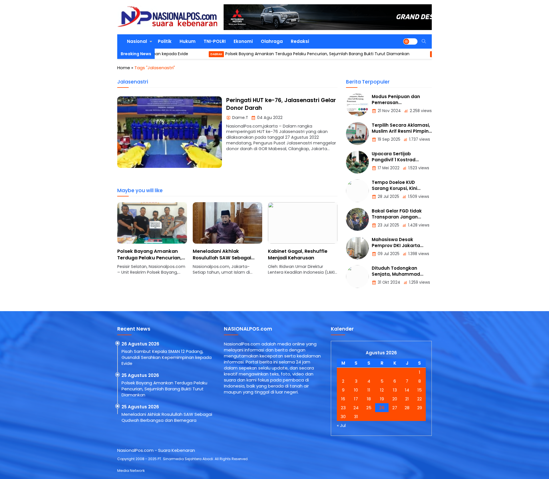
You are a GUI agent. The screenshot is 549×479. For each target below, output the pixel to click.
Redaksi (300, 41)
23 (343, 408)
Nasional (137, 41)
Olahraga (272, 41)
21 (407, 399)
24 (356, 408)
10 (356, 390)
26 (382, 408)
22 (419, 399)
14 (407, 390)
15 (419, 390)
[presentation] (138, 241)
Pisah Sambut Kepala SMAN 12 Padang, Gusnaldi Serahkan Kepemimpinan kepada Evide (167, 357)
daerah (192, 54)
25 (368, 408)
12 (382, 390)
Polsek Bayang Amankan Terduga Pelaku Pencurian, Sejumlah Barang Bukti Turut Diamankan (293, 54)
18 (369, 399)
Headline (414, 54)
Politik (165, 41)
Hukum (188, 41)
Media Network (131, 470)
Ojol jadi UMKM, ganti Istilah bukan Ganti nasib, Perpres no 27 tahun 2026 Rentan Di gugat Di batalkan (301, 261)
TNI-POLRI (215, 41)
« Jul (341, 425)
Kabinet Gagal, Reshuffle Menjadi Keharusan (222, 254)
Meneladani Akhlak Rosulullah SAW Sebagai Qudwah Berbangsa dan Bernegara (147, 261)
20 (394, 399)
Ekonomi (243, 41)
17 (356, 399)
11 (368, 390)
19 (382, 399)
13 (395, 390)
